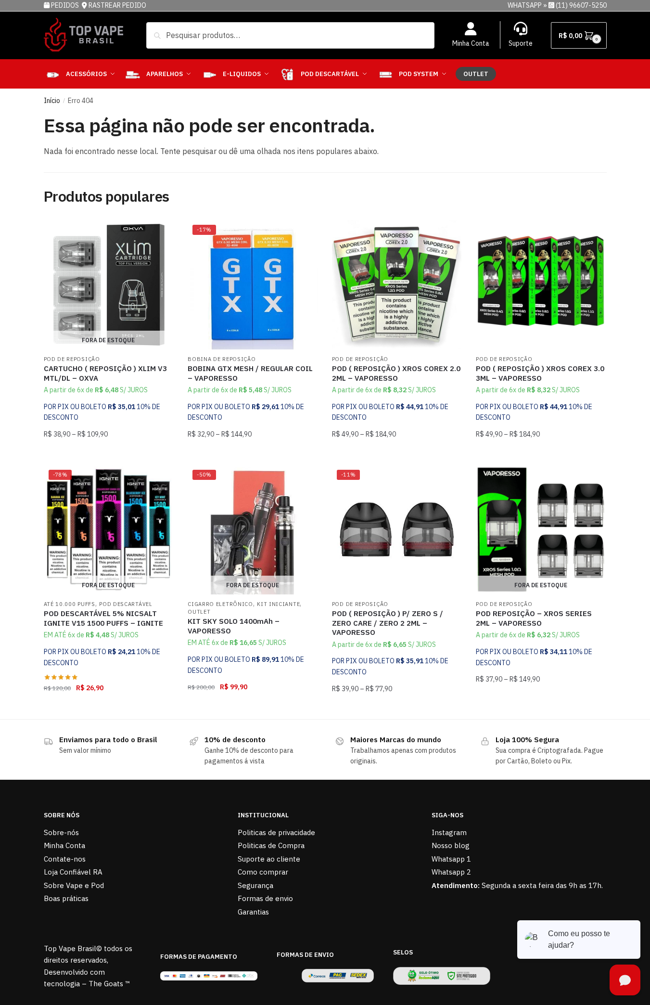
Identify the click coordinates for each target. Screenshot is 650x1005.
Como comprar (263, 871)
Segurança (255, 885)
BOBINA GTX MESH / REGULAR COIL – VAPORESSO (250, 373)
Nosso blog (451, 845)
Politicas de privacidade (276, 832)
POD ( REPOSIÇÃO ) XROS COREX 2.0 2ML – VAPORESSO (396, 373)
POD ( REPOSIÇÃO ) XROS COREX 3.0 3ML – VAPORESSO (540, 373)
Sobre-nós (61, 832)
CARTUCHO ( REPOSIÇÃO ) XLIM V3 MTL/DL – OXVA (105, 373)
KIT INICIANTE (278, 604)
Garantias (253, 911)
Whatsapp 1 (451, 858)
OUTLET (199, 611)
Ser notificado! (108, 453)
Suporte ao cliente (269, 858)
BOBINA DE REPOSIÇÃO (221, 359)
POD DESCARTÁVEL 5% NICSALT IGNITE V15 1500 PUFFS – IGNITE (103, 618)
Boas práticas (66, 898)
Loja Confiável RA (73, 871)
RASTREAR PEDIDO (117, 5)
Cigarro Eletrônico (220, 604)
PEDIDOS (65, 5)
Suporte (521, 43)
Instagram (449, 832)
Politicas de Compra (271, 845)
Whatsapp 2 (451, 871)
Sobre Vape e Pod (74, 885)
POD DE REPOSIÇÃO (72, 359)
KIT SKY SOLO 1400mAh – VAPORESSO (234, 626)
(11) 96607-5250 (581, 5)
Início (52, 100)
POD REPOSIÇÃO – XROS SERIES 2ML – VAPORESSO (534, 618)
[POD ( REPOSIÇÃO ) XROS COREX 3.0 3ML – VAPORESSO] (541, 285)
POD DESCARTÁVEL (126, 604)
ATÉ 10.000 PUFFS (69, 604)
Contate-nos (65, 858)
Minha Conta (470, 43)
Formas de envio (265, 898)
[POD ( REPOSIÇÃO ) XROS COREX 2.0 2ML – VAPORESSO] (397, 285)
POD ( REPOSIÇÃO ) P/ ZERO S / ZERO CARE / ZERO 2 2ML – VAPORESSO (387, 623)
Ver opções (252, 453)
